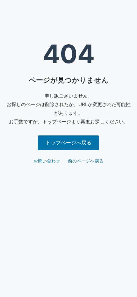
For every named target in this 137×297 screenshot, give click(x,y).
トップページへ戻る (68, 142)
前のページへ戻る (86, 160)
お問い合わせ (46, 160)
